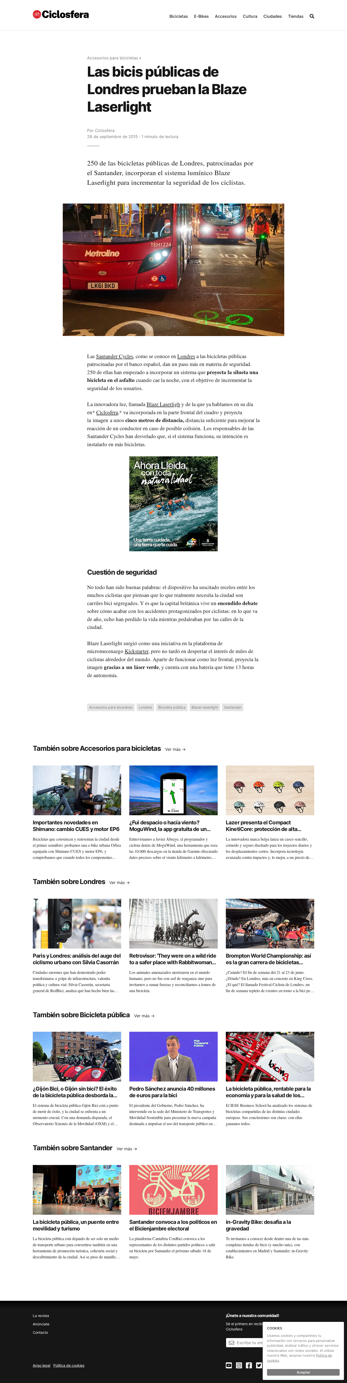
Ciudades (272, 16)
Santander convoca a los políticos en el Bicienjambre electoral (173, 1225)
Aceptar (303, 1372)
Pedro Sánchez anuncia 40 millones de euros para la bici (172, 1092)
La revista (41, 1315)
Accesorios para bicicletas (112, 57)
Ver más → (175, 749)
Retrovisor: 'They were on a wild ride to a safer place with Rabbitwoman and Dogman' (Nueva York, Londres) (172, 962)
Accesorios (226, 16)
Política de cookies (68, 1365)
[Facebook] (249, 1365)
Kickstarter (136, 651)
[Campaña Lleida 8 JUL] (173, 503)
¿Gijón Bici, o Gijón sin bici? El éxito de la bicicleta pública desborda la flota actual (75, 1095)
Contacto (40, 1332)
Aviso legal (41, 1365)
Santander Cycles (114, 356)
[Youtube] (229, 1365)
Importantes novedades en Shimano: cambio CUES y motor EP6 (76, 825)
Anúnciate (41, 1324)
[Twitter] (259, 1365)
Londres (186, 356)
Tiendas (296, 16)
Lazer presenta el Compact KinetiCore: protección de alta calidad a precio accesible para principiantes (262, 832)
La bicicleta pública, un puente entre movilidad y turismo (76, 1225)
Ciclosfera (105, 130)
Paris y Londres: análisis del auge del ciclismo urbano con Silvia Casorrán (77, 959)
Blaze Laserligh (163, 404)
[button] (178, 15)
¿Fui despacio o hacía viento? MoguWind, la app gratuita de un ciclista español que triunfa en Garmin (168, 832)
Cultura (250, 16)
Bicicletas (178, 16)
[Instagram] (239, 1365)
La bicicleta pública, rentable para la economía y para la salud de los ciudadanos (268, 1095)
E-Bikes (201, 16)
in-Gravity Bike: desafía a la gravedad (258, 1225)
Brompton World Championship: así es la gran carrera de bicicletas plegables (268, 962)
